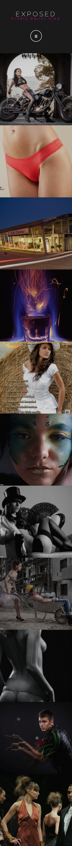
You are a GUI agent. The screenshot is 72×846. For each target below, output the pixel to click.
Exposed (36, 14)
